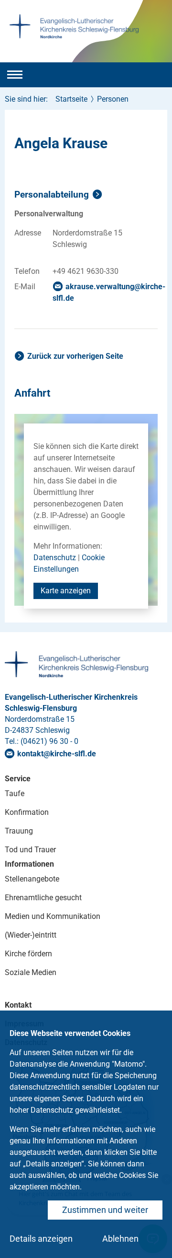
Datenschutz (54, 557)
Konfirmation (27, 812)
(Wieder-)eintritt (30, 935)
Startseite (71, 99)
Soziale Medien (30, 972)
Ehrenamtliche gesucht (43, 897)
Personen (113, 99)
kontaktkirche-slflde (56, 753)
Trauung (19, 830)
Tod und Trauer (30, 849)
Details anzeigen (41, 1239)
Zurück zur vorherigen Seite (75, 356)
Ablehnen (120, 1239)
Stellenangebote (32, 878)
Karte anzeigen (66, 590)
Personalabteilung (51, 194)
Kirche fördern (28, 953)
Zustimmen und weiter (105, 1210)
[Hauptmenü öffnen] (14, 74)
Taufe (14, 793)
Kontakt (18, 1005)
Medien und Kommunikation (52, 916)
